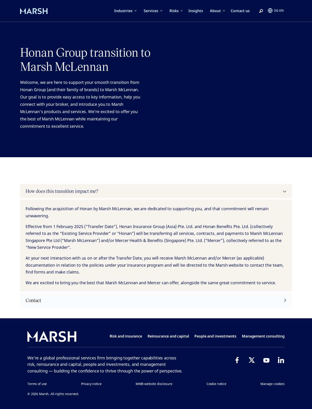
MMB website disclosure (154, 384)
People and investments (215, 336)
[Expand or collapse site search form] (261, 11)
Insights (195, 10)
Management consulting (263, 336)
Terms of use (37, 384)
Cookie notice (216, 384)
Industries (123, 10)
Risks (174, 10)
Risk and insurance (126, 336)
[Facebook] (237, 360)
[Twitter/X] (251, 360)
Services (151, 10)
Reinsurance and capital (168, 336)
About (215, 10)
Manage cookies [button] (272, 384)
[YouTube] (266, 360)
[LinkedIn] (280, 360)
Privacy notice (91, 384)
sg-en (279, 10)
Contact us (240, 10)
